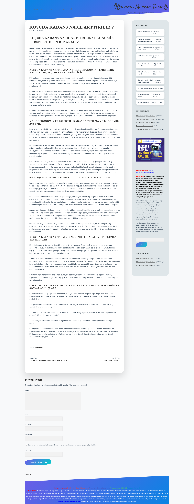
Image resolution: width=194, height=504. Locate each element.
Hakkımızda (60, 10)
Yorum (27, 390)
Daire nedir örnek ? (111, 360)
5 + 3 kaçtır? (29, 450)
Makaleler (39, 347)
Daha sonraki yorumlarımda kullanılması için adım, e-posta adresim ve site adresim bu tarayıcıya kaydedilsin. (62, 445)
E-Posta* (28, 424)
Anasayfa (28, 10)
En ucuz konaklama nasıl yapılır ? (146, 129)
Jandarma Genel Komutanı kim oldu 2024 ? (48, 360)
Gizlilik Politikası (39, 10)
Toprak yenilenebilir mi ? (145, 32)
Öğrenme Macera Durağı (141, 7)
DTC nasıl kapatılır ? (144, 102)
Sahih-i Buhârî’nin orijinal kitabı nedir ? (146, 49)
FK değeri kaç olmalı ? (145, 88)
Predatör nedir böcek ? (145, 57)
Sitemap (28, 474)
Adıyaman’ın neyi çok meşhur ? (145, 116)
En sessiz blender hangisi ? (143, 95)
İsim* (26, 415)
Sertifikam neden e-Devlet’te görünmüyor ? (145, 40)
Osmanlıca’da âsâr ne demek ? (145, 65)
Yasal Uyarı (50, 10)
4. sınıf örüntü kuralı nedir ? (144, 122)
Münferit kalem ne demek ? (143, 73)
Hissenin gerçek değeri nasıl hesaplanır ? (145, 81)
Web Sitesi (28, 434)
